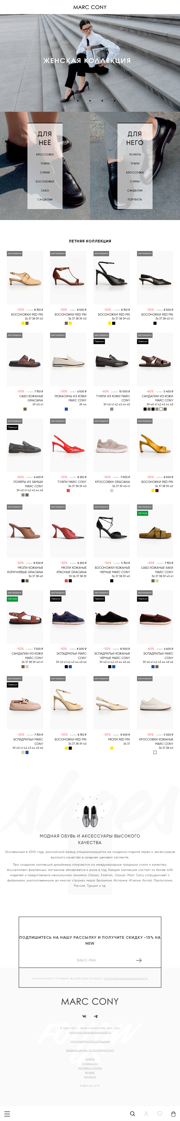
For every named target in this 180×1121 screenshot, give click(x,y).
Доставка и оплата (90, 1068)
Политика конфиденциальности (90, 1033)
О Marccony (90, 1064)
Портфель (135, 200)
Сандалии (45, 200)
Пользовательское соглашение (90, 1042)
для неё (45, 138)
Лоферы (135, 154)
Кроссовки (45, 154)
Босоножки (45, 182)
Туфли (45, 163)
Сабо (45, 191)
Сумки (45, 172)
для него (135, 138)
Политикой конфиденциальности (126, 979)
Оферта (90, 1059)
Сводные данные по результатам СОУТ (90, 1050)
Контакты (90, 1077)
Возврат (90, 1073)
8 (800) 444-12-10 (90, 1086)
